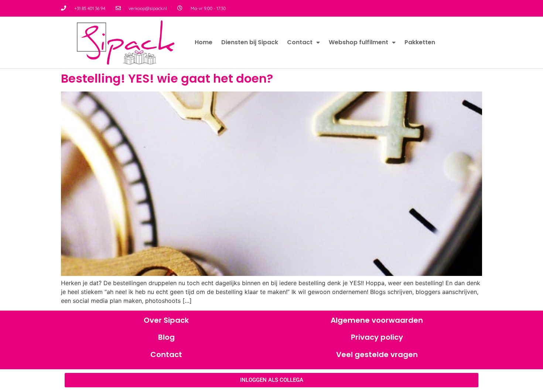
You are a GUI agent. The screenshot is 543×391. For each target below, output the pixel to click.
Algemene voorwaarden (377, 320)
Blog (166, 337)
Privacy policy (377, 337)
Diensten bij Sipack (249, 42)
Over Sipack (166, 320)
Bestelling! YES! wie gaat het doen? (167, 78)
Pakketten (419, 42)
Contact (300, 42)
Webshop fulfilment (358, 42)
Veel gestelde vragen (377, 354)
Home (203, 42)
